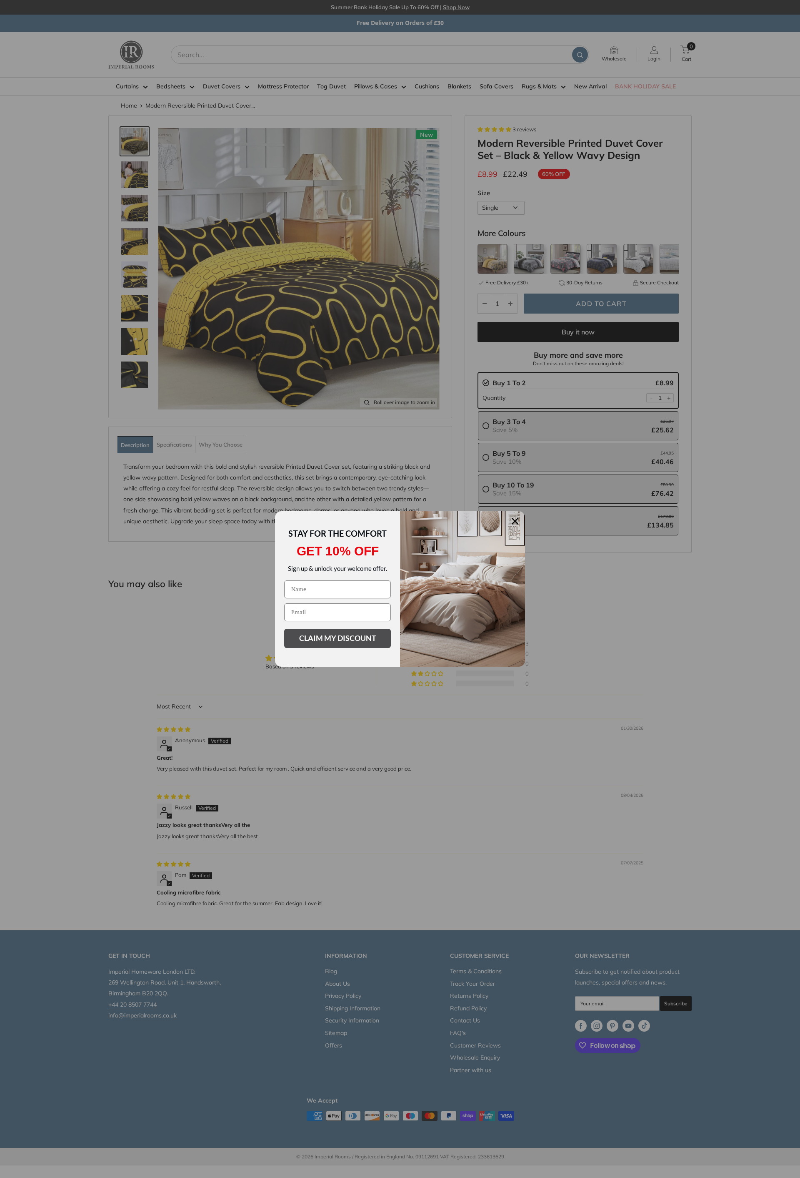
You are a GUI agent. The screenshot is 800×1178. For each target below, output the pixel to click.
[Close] (515, 521)
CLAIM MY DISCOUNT (337, 638)
